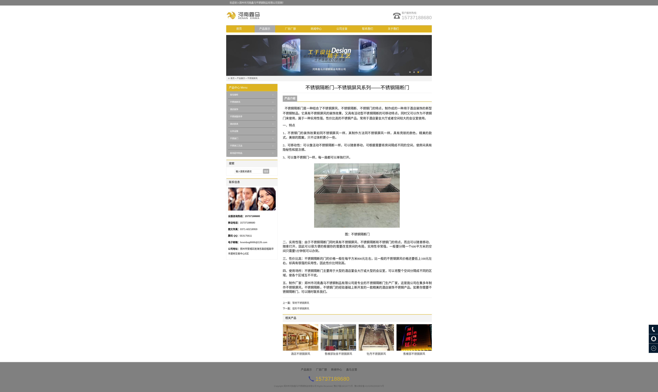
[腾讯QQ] (653, 338)
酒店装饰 (234, 109)
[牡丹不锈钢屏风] (376, 337)
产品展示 (264, 28)
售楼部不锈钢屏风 (414, 353)
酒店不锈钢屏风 (300, 353)
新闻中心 (316, 28)
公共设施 (234, 131)
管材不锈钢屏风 (300, 302)
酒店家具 (234, 124)
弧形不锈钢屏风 (300, 308)
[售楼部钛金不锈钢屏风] (338, 337)
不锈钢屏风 (252, 78)
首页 (239, 28)
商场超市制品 (236, 153)
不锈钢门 (234, 138)
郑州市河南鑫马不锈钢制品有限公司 (300, 386)
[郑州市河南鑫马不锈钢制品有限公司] (256, 15)
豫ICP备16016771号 (343, 386)
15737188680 (417, 17)
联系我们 (367, 28)
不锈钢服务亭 (236, 116)
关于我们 (393, 28)
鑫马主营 (351, 369)
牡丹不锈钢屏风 (376, 353)
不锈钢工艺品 (236, 146)
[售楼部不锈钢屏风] (414, 337)
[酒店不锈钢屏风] (300, 337)
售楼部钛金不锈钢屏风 (338, 353)
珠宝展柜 (234, 95)
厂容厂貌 (290, 28)
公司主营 (341, 28)
